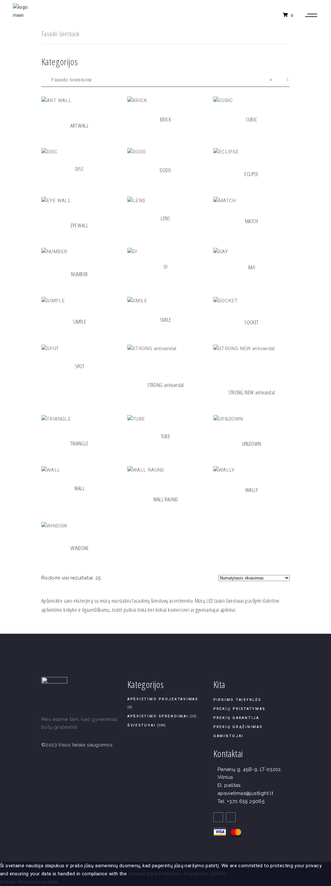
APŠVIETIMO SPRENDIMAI (157, 716)
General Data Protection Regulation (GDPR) (177, 873)
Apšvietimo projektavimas (162, 699)
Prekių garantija (236, 718)
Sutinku (8, 881)
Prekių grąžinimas (237, 727)
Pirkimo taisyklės (237, 700)
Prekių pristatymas (239, 709)
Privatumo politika (38, 881)
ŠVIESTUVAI (141, 725)
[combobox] (165, 80)
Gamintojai (228, 736)
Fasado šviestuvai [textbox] (157, 79)
